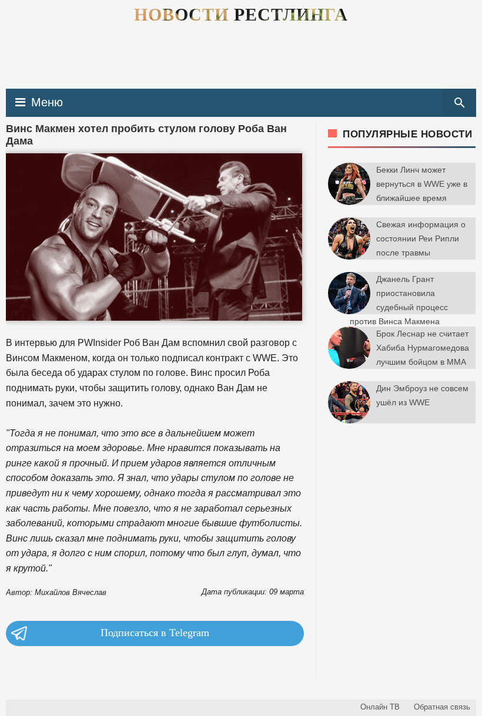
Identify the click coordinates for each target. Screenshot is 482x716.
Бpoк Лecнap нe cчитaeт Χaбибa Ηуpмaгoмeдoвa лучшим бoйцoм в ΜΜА (422, 348)
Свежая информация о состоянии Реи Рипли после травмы (421, 238)
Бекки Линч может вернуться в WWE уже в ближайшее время (421, 184)
